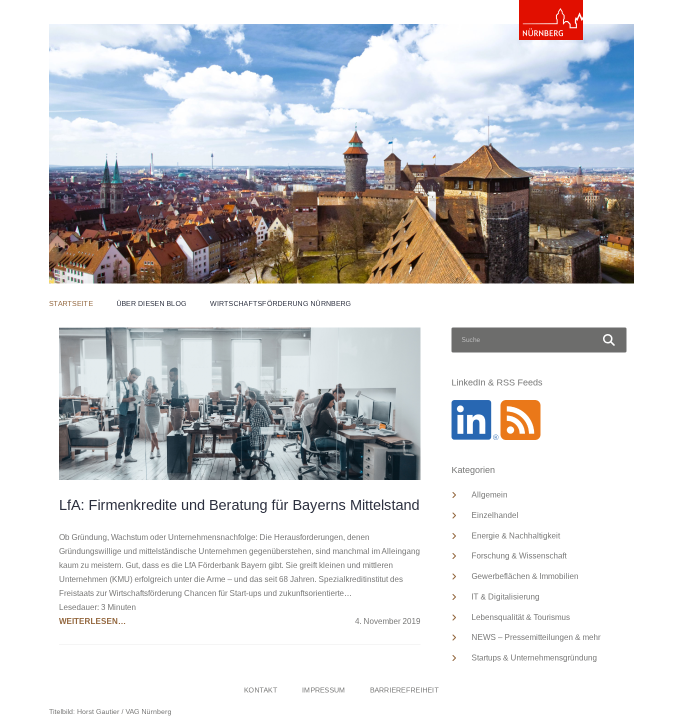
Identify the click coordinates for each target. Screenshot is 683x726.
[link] (551, 20)
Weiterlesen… (92, 621)
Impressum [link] (324, 690)
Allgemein (490, 494)
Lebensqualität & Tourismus (521, 617)
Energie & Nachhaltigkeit (516, 536)
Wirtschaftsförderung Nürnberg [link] (280, 304)
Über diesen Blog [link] (151, 304)
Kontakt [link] (261, 690)
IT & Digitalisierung (506, 596)
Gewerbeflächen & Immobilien (525, 576)
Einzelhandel (495, 515)
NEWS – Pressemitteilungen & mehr (536, 637)
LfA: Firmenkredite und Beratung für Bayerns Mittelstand (239, 505)
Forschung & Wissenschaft (519, 556)
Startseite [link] (71, 304)
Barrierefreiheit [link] (404, 690)
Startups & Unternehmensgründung (534, 658)
